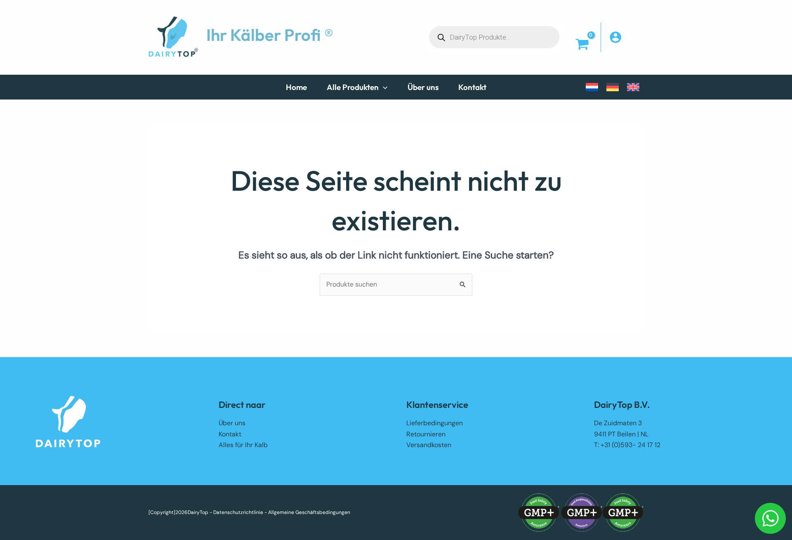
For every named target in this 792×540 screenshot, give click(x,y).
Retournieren (426, 434)
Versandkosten (428, 445)
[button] (383, 87)
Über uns (232, 423)
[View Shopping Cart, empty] (582, 45)
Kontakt (230, 434)
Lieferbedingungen (434, 423)
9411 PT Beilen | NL (621, 434)
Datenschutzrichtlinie (238, 512)
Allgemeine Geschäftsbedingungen (309, 512)
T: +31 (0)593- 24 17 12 (627, 445)
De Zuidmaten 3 (618, 423)
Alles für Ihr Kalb (243, 445)
